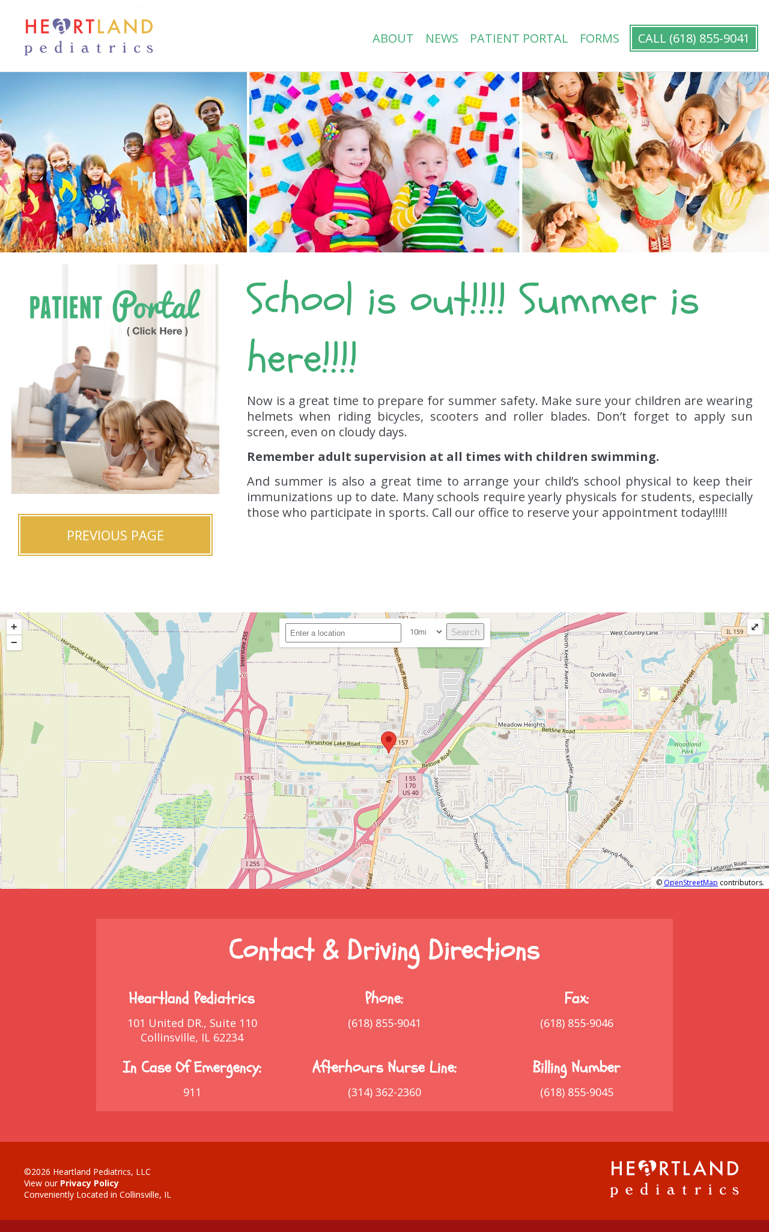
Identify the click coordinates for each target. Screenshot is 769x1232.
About (393, 38)
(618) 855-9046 (576, 1023)
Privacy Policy (89, 1183)
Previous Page (115, 535)
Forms (599, 38)
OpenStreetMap (691, 882)
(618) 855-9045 (576, 1092)
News (441, 38)
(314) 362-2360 (384, 1092)
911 (192, 1092)
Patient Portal (519, 38)
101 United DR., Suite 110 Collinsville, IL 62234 (192, 1030)
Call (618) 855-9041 (694, 38)
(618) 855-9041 (384, 1023)
